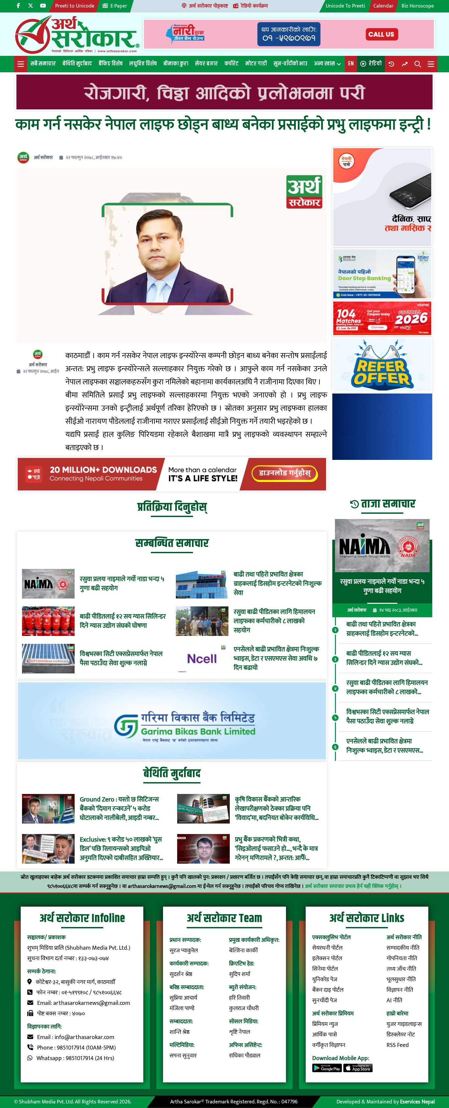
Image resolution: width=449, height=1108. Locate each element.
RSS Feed (398, 1045)
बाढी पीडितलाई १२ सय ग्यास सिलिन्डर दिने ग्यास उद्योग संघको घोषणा (123, 621)
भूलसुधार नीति (401, 979)
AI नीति (394, 1001)
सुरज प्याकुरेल (184, 951)
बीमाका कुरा (175, 63)
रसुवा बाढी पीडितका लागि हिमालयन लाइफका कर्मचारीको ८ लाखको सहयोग (274, 621)
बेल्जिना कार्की (243, 951)
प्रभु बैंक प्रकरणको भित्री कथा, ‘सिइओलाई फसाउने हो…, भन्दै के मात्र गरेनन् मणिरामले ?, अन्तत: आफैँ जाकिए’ (276, 849)
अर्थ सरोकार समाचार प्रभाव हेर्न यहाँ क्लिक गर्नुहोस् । (353, 886)
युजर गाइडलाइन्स (404, 1024)
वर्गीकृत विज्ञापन (328, 1045)
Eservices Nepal (417, 1101)
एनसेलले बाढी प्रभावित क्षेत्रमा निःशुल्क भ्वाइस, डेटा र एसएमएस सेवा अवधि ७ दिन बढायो (276, 658)
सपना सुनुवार (183, 1056)
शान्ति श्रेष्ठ (180, 1032)
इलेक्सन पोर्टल (327, 958)
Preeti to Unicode (74, 6)
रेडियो (375, 63)
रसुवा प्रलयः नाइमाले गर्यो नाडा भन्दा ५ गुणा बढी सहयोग (122, 584)
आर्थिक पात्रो (324, 1035)
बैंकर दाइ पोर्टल (327, 990)
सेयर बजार (206, 63)
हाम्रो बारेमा (397, 1014)
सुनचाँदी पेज (324, 1001)
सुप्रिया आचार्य (183, 998)
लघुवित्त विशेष (143, 63)
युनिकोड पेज (324, 979)
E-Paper (118, 6)
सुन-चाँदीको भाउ (290, 63)
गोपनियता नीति (402, 958)
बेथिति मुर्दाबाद (77, 63)
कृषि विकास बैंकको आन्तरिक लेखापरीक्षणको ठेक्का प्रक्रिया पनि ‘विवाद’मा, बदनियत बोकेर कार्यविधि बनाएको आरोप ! (275, 809)
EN (351, 63)
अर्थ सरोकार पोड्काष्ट (208, 6)
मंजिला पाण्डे (182, 1008)
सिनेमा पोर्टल (325, 969)
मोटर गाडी (256, 63)
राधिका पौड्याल (244, 1056)
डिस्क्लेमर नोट (401, 1035)
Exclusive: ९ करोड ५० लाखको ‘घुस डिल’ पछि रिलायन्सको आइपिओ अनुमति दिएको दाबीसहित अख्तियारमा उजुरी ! (122, 849)
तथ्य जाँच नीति (401, 969)
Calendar (383, 6)
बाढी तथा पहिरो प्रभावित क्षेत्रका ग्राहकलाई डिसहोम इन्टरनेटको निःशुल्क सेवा (278, 584)
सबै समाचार (43, 63)
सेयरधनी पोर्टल (327, 948)
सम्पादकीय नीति (403, 948)
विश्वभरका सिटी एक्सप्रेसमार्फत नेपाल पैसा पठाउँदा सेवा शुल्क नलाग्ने (121, 658)
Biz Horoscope (418, 6)
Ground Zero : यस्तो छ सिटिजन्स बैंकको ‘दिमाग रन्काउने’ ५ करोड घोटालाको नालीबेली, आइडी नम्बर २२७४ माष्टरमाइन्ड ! (119, 809)
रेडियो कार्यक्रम (254, 6)
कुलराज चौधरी (244, 1008)
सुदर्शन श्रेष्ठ (181, 974)
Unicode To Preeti (345, 6)
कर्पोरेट (232, 63)
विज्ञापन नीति (400, 990)
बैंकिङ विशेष (111, 63)
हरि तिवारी (239, 998)
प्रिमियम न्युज (325, 1024)
